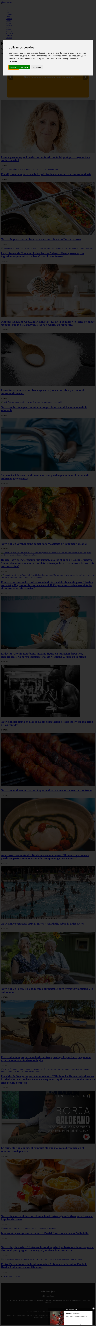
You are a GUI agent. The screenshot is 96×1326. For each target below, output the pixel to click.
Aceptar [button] (13, 67)
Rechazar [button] (24, 67)
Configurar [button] (37, 67)
